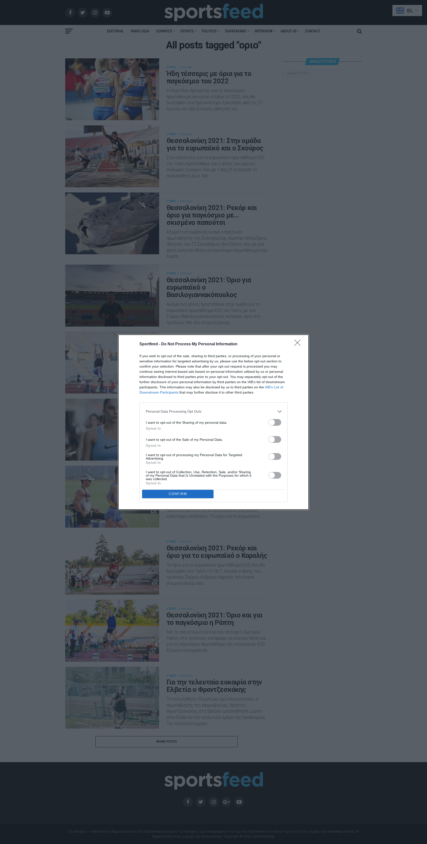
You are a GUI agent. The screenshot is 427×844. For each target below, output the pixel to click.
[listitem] (213, 411)
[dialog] (213, 422)
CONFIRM (178, 494)
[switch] (274, 422)
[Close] (299, 344)
